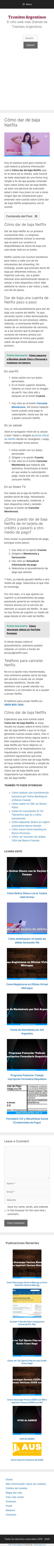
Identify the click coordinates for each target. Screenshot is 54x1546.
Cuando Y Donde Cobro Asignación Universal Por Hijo (27, 1322)
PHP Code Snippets (15, 1545)
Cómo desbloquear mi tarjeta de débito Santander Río (27, 940)
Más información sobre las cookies (26, 1484)
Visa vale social (15, 1497)
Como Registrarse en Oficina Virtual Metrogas (27, 986)
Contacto (11, 1514)
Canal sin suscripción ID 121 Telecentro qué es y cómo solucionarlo (27, 815)
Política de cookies (16, 1488)
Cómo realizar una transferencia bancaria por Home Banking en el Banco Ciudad (30, 796)
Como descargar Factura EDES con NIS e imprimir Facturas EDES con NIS (27, 1400)
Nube (9, 1505)
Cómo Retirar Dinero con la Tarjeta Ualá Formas (27, 895)
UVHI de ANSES (27, 1439)
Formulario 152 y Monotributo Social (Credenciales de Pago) (27, 1120)
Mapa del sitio (14, 1492)
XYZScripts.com (40, 1545)
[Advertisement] (27, 84)
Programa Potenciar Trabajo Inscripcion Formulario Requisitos (27, 1077)
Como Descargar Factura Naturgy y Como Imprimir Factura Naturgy (27, 1283)
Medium (10, 1510)
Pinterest (11, 1501)
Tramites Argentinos (27, 17)
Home (9, 1479)
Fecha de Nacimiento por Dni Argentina (27, 1031)
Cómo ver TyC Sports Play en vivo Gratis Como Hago (27, 1361)
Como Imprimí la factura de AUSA (27, 1460)
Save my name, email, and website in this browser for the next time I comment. (27, 1210)
